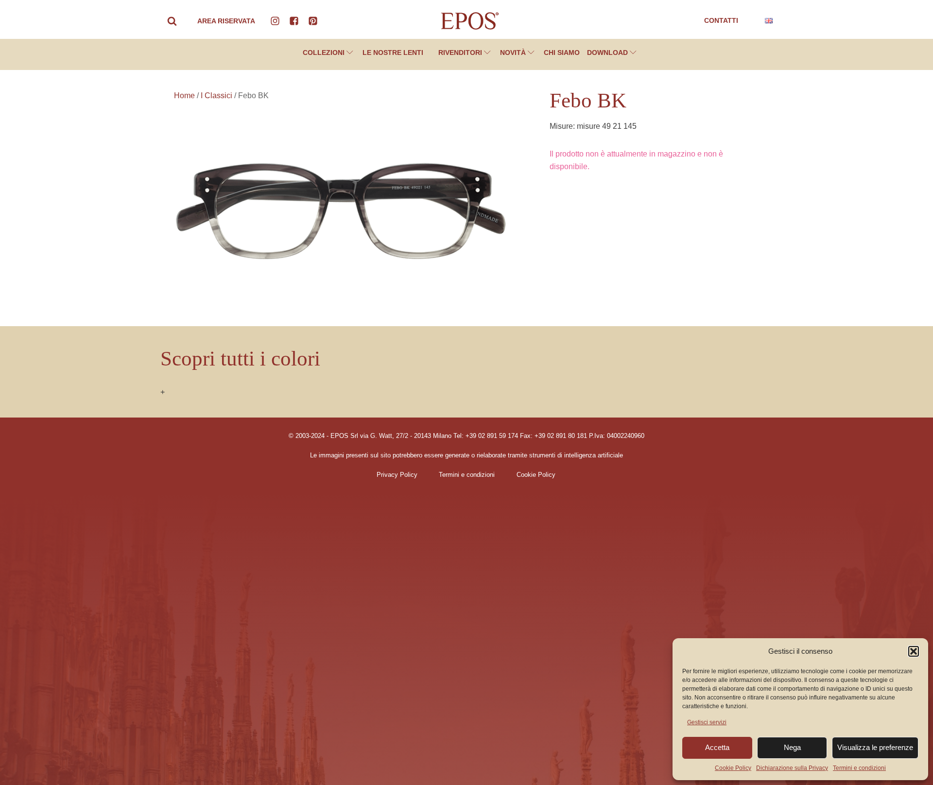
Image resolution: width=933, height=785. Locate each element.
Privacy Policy (397, 474)
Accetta (717, 747)
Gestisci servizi (706, 722)
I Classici (216, 95)
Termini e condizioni (859, 768)
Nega (792, 747)
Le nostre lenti (393, 52)
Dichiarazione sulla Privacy (792, 768)
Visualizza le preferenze (875, 747)
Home (184, 95)
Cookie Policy (733, 768)
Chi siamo (562, 52)
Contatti (721, 20)
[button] (913, 651)
